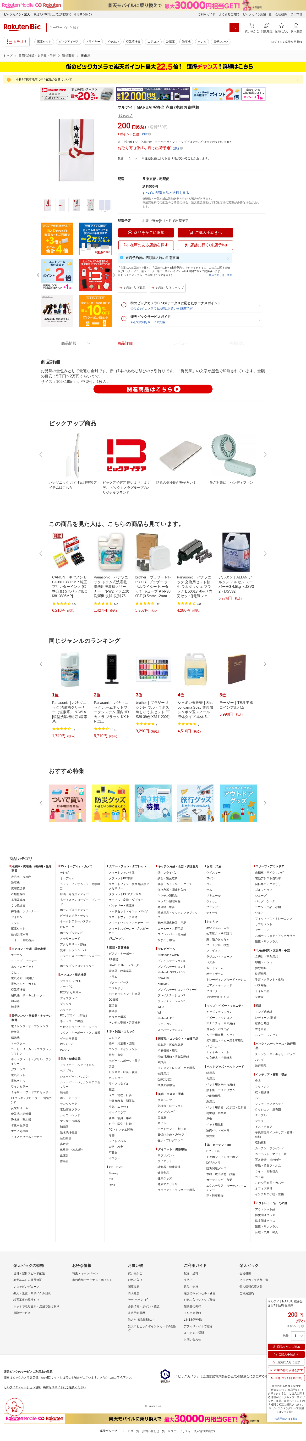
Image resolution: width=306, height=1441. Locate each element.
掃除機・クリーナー (24, 911)
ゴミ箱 (259, 1177)
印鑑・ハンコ (263, 962)
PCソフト (66, 1050)
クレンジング (166, 1111)
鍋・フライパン (168, 872)
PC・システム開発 (121, 1129)
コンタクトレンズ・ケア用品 (176, 1068)
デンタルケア (68, 1103)
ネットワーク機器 (71, 1021)
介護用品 (163, 1073)
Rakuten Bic (22, 27)
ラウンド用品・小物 (268, 907)
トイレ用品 (262, 991)
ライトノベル (117, 1141)
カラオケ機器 (117, 1017)
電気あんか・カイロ (24, 984)
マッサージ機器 (70, 1121)
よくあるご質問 (229, 14)
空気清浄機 (133, 41)
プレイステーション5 (171, 961)
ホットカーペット (22, 966)
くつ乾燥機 (18, 905)
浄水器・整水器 (21, 1119)
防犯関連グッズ (265, 1215)
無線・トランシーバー (74, 950)
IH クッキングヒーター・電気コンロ (31, 1100)
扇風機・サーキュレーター (28, 995)
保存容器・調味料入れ (172, 890)
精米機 (15, 1037)
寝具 (258, 1080)
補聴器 (64, 1126)
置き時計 (261, 1029)
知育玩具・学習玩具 (219, 933)
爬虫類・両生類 (216, 1113)
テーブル (261, 1115)
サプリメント (166, 1155)
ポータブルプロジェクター (77, 966)
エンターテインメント (123, 1049)
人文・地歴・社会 (120, 1095)
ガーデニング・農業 (219, 1180)
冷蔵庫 (170, 41)
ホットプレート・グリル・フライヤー (31, 1061)
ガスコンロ (18, 1069)
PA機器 (113, 959)
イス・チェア (263, 1126)
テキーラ (212, 912)
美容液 (162, 1117)
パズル (210, 962)
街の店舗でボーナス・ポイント (92, 1280)
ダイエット (165, 1161)
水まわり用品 (166, 940)
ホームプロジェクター (74, 910)
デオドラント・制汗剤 (172, 1129)
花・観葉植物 (215, 1195)
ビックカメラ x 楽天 (17, 14)
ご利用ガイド (206, 14)
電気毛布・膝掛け (22, 978)
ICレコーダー (68, 927)
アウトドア (262, 930)
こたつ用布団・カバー (269, 1182)
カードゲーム (215, 968)
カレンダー (116, 1078)
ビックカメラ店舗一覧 (257, 14)
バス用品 (261, 985)
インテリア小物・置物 (269, 1194)
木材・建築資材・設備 (220, 1174)
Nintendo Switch (168, 955)
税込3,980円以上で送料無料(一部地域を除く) (63, 14)
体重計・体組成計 (71, 1149)
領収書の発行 (192, 1306)
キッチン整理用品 (169, 901)
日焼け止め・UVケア (171, 1134)
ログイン (277, 42)
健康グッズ (165, 1178)
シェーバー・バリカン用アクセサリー (80, 1084)
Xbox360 (163, 984)
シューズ (261, 895)
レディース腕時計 (266, 1017)
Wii (160, 1012)
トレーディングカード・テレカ (226, 979)
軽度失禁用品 (166, 1085)
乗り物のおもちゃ (217, 939)
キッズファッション (219, 1012)
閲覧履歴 (133, 1286)
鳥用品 (210, 1101)
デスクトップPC (70, 981)
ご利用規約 (247, 1293)
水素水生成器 (19, 1125)
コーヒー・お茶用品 (170, 928)
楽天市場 (296, 14)
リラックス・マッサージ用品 (176, 1190)
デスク (259, 1121)
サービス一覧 (130, 1431)
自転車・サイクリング (269, 872)
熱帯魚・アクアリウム (220, 1090)
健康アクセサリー (169, 1184)
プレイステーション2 (171, 1001)
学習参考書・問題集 (122, 1101)
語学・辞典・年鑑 (120, 1118)
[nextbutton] (264, 454)
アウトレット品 (265, 1209)
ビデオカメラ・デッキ (74, 915)
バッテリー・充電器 (122, 905)
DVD (112, 1185)
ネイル (162, 1123)
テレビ (202, 41)
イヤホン (113, 41)
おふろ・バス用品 (217, 1029)
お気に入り (135, 1280)
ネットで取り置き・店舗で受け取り (36, 1306)
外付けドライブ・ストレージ (78, 1027)
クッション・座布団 (268, 1109)
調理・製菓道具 (168, 878)
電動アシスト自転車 (268, 878)
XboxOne (164, 978)
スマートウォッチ (266, 1035)
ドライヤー (93, 41)
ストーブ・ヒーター (24, 961)
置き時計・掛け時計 (268, 1159)
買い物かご (135, 1273)
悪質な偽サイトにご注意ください (64, 1387)
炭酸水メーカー (21, 1108)
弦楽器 (113, 1005)
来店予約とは (216, 275)
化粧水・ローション (170, 1106)
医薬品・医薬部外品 (170, 1045)
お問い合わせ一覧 (153, 1431)
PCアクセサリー (70, 992)
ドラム (113, 976)
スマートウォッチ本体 (123, 917)
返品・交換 (191, 1286)
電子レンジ (220, 41)
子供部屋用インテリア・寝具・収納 (275, 1134)
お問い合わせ (192, 1339)
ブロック (212, 991)
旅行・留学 (116, 1055)
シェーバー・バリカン (74, 1076)
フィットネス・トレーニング (273, 918)
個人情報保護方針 (251, 1286)
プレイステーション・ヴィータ (178, 989)
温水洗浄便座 (68, 1132)
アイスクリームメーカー (27, 1136)
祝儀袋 (85, 55)
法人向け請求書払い (141, 1319)
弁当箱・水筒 (166, 907)
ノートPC (66, 986)
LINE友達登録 (193, 1319)
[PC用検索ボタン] (234, 27)
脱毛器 (64, 1092)
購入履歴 (133, 1293)
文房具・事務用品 (266, 956)
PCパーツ (66, 1044)
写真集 (113, 1152)
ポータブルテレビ (71, 933)
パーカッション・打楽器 (124, 994)
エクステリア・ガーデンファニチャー (226, 1188)
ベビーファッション (219, 1017)
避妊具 (162, 1062)
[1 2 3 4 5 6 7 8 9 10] (132, 158)
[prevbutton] (41, 454)
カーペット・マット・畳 (271, 1154)
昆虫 (209, 1119)
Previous (35, 94)
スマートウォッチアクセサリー (129, 923)
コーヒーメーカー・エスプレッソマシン (31, 1051)
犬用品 (210, 1078)
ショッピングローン (26, 1286)
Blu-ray (113, 1173)
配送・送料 (191, 1273)
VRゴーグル (116, 938)
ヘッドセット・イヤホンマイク (129, 911)
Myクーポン (135, 1299)
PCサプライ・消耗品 (73, 1015)
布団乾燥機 (18, 900)
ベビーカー (213, 1046)
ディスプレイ (68, 998)
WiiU (161, 1007)
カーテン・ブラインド (269, 1148)
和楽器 (113, 1011)
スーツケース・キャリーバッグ (275, 1054)
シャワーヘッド (70, 1115)
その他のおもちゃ (217, 996)
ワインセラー (19, 1086)
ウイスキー (213, 872)
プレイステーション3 (171, 995)
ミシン (15, 923)
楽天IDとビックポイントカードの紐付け (152, 1328)
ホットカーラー (70, 1098)
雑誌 (112, 1089)
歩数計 (64, 1144)
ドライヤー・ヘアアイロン (77, 1065)
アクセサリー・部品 (73, 944)
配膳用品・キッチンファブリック (178, 915)
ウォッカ (212, 901)
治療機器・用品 (168, 1050)
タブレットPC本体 (121, 878)
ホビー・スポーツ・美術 (124, 1060)
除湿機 (15, 1007)
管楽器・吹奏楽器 (120, 971)
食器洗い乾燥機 (21, 1114)
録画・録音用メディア (74, 894)
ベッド (259, 1098)
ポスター (114, 1158)
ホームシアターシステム (76, 921)
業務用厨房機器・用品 (172, 923)
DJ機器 (113, 999)
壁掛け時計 (262, 1023)
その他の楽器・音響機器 (124, 1022)
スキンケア (165, 1100)
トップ (7, 55)
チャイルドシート (217, 1052)
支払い (188, 1280)
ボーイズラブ (117, 1112)
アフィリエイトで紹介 (198, 1326)
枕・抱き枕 (262, 1092)
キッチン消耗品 (168, 895)
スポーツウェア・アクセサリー (275, 935)
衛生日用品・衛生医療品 (173, 1056)
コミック (114, 1037)
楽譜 (112, 1066)
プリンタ (65, 1004)
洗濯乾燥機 (18, 888)
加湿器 (15, 1001)
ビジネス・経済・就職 (123, 1072)
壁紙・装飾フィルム (268, 1165)
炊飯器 (15, 1032)
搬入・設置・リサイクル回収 (32, 1293)
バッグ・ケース (265, 901)
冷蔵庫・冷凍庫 (21, 877)
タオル (259, 996)
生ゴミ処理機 (19, 1131)
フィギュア (213, 951)
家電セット (44, 41)
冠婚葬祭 (68, 55)
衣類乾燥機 (18, 894)
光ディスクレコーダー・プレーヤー (80, 902)
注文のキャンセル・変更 (199, 1293)
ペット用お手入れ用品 (220, 1084)
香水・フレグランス (170, 1140)
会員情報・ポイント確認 (143, 1306)
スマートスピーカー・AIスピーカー (80, 958)
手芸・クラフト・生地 (269, 979)
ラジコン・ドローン (219, 956)
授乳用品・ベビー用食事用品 (225, 1040)
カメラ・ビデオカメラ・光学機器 (80, 886)
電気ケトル (18, 1080)
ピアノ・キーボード (122, 953)
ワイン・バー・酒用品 (172, 934)
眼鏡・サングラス (266, 941)
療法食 (210, 1136)
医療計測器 (165, 1079)
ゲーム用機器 (68, 1038)
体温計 (64, 1161)
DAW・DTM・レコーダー (125, 965)
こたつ (15, 972)
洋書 (112, 1135)
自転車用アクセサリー (269, 884)
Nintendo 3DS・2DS (171, 972)
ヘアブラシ (67, 1070)
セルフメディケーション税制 (22, 1387)
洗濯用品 (261, 974)
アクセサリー (117, 988)
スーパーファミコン (170, 1030)
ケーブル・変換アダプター (126, 900)
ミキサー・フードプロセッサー (31, 1092)
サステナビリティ (179, 1431)
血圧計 (64, 1155)
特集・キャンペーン (85, 1273)
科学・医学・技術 (120, 1124)
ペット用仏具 (215, 1124)
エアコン (153, 41)
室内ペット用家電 (217, 1130)
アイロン (16, 917)
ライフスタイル (119, 1083)
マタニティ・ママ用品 (220, 1023)
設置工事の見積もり (26, 1299)
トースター (18, 1043)
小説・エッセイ (119, 1106)
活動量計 (65, 1138)
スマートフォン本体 (122, 872)
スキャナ (65, 1009)
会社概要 (281, 14)
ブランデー (213, 907)
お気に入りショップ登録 (199, 1299)
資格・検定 (116, 1147)
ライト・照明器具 (22, 940)
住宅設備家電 (19, 934)
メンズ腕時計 (263, 1012)
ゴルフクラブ (263, 890)
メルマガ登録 (192, 1313)
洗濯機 (186, 41)
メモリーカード (70, 938)
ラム (209, 890)
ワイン (210, 878)
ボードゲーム (215, 974)
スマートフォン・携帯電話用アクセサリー (129, 886)
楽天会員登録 (293, 42)
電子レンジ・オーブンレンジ (29, 1026)
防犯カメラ (213, 1162)
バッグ (259, 1060)
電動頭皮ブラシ (70, 1109)
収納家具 (261, 1142)
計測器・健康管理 (169, 1167)
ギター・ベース (119, 982)
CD (111, 1179)
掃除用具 (261, 968)
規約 (229, 275)
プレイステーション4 (171, 966)
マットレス (262, 1086)
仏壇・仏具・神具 (266, 1232)
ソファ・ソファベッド (269, 1103)
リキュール (213, 895)
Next (270, 94)
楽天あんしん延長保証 (27, 1280)
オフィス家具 (263, 1188)
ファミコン (165, 1024)
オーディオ (67, 878)
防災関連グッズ (216, 1168)
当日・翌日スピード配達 (29, 1273)
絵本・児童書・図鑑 (122, 1043)
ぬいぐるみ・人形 (217, 928)
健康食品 (163, 1172)
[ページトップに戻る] (299, 849)
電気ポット (18, 1075)
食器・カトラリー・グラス (175, 884)
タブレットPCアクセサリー (126, 894)
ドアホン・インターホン (222, 1157)
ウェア (259, 912)
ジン (209, 884)
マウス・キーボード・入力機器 (80, 1032)
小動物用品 (213, 1096)
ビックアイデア (69, 41)
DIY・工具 (213, 1151)
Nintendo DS (166, 1018)
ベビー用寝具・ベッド (220, 1035)
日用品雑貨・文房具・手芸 (37, 55)
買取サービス (22, 1313)
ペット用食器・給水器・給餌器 (226, 1107)
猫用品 (210, 1073)
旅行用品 (261, 1065)
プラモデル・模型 (217, 945)
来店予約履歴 (136, 1313)
